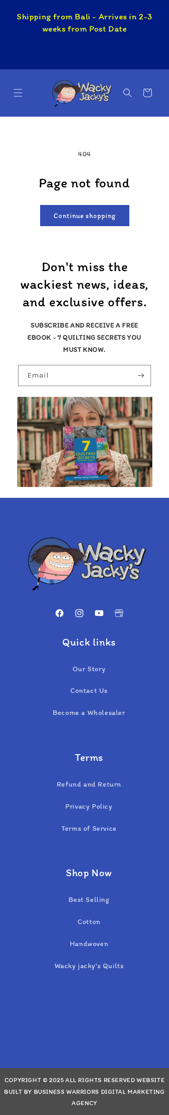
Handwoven (89, 943)
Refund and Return (89, 784)
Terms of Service (89, 828)
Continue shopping (85, 216)
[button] (18, 93)
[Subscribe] (141, 375)
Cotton (89, 921)
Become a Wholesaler (89, 712)
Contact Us (89, 690)
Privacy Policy (88, 806)
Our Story (89, 668)
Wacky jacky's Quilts (89, 965)
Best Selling (89, 899)
